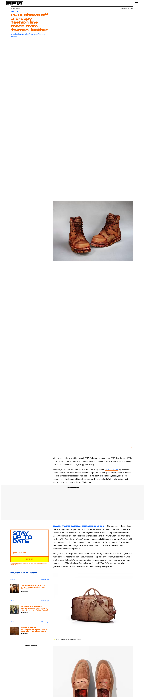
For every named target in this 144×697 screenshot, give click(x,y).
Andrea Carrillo (15, 8)
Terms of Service (41, 563)
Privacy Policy (14, 564)
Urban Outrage (111, 469)
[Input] (14, 3)
